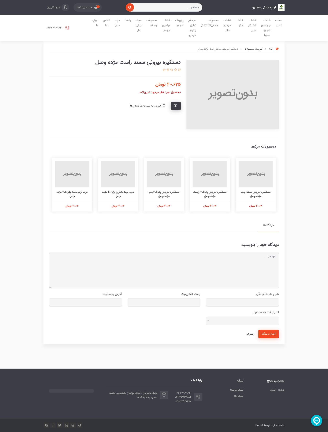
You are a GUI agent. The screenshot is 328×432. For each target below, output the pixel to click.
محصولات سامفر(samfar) (209, 23)
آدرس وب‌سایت (112, 294)
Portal (259, 425)
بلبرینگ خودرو (179, 23)
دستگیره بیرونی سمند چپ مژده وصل (256, 194)
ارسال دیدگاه (269, 334)
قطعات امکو (239, 23)
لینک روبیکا (236, 390)
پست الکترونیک (190, 294)
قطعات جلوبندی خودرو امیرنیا (265, 27)
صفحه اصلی (278, 23)
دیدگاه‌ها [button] (268, 225)
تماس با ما (106, 23)
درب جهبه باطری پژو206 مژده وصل (118, 194)
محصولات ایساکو (151, 23)
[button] (87, 7)
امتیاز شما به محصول (266, 312)
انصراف (250, 334)
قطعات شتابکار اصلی (252, 25)
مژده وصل (117, 23)
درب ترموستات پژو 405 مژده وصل (72, 194)
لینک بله (238, 396)
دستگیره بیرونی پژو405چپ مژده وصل (164, 194)
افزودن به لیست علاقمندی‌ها (146, 106)
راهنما (128, 20)
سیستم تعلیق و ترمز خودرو (192, 27)
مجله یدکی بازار (138, 25)
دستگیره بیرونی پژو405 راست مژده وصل (210, 194)
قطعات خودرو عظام (227, 25)
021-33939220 (55, 28)
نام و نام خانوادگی (267, 294)
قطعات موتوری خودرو (166, 25)
